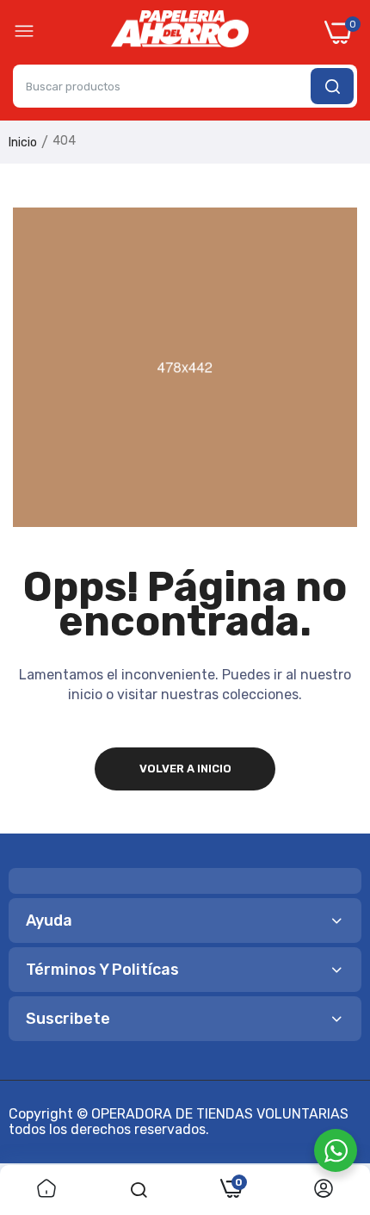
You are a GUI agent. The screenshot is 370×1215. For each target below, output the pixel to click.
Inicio (23, 142)
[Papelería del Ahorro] (180, 32)
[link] (46, 1190)
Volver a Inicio (185, 768)
